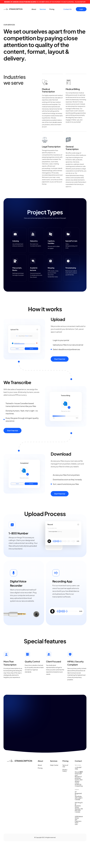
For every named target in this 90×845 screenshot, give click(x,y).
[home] (13, 9)
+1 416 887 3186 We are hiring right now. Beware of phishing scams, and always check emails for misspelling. (79, 777)
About (34, 9)
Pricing (51, 9)
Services (43, 9)
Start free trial (59, 359)
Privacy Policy (64, 770)
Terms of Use (65, 765)
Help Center (54, 765)
